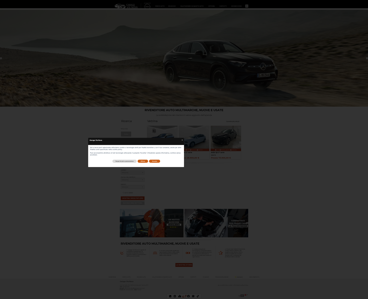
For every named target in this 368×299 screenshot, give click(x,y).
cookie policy (117, 149)
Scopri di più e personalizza (124, 161)
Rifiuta (143, 161)
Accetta (154, 161)
